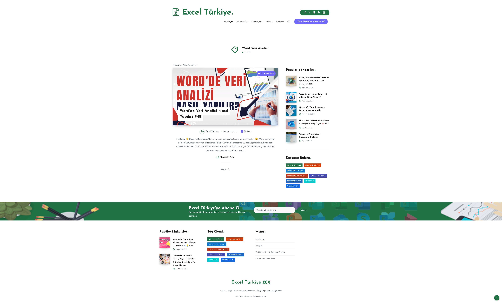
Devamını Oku (268, 118)
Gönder (303, 210)
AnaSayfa (228, 22)
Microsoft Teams (318, 175)
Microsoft (241, 22)
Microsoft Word (227, 157)
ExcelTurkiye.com (273, 290)
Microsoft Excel (294, 165)
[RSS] (319, 12)
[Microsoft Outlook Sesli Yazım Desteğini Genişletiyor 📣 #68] (291, 124)
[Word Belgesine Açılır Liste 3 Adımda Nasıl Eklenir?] (291, 97)
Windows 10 (292, 186)
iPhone (269, 22)
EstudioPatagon (259, 296)
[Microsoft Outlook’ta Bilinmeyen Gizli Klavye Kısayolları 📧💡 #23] (164, 242)
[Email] (324, 12)
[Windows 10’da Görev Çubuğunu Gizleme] (291, 137)
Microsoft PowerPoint (296, 175)
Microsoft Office (312, 165)
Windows (309, 181)
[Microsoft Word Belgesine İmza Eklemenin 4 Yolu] (291, 110)
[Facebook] (305, 12)
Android (280, 22)
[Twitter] (309, 12)
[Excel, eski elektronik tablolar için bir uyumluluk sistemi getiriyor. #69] (291, 81)
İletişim (259, 245)
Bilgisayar (256, 22)
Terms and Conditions (265, 258)
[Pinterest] (314, 12)
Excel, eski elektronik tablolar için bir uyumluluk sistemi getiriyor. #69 (314, 81)
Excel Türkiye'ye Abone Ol (310, 22)
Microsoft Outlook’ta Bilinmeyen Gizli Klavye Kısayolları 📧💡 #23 (184, 243)
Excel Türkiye (205, 12)
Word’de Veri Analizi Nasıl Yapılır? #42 (204, 114)
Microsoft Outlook (295, 170)
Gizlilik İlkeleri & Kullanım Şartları (271, 252)
